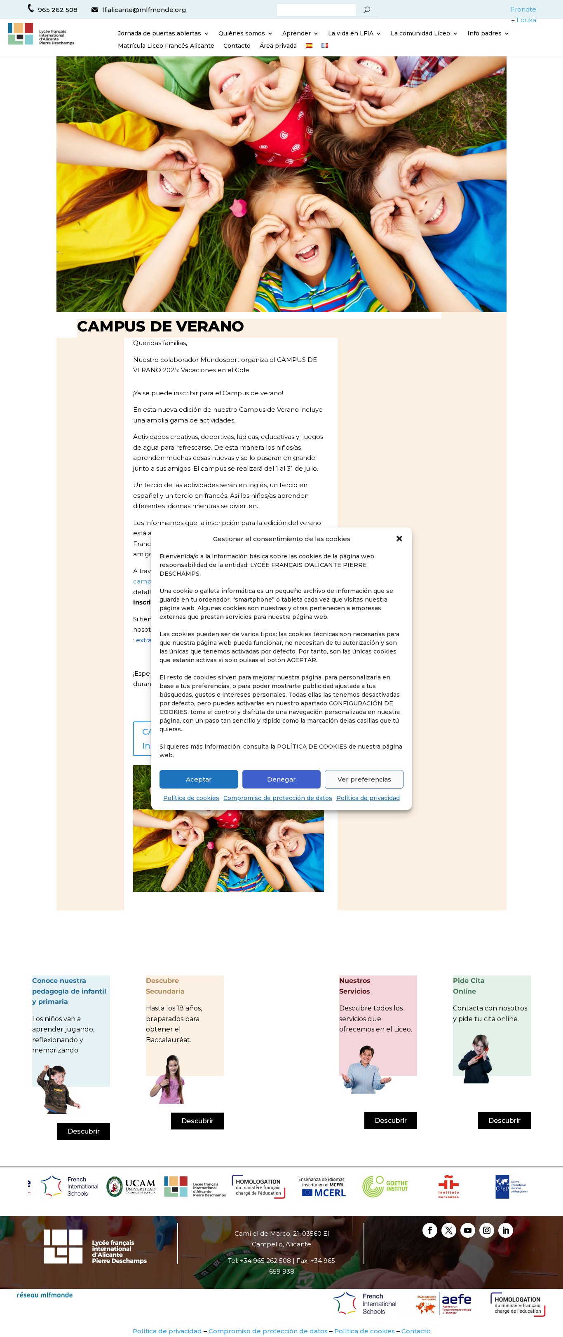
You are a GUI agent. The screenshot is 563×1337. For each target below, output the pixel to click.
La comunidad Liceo (420, 33)
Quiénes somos (241, 33)
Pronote (523, 9)
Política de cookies (191, 798)
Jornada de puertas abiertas (159, 33)
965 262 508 (57, 10)
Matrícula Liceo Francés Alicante (166, 46)
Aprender (296, 33)
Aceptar (199, 779)
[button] (399, 538)
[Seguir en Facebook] (429, 1230)
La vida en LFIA (350, 33)
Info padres (484, 33)
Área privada (278, 46)
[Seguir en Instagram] (486, 1230)
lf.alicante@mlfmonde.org (144, 10)
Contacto (237, 46)
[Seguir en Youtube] (467, 1230)
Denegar (281, 779)
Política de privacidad (368, 798)
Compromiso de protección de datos (277, 798)
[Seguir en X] (448, 1230)
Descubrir (84, 1131)
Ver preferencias (364, 779)
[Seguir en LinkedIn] (505, 1230)
